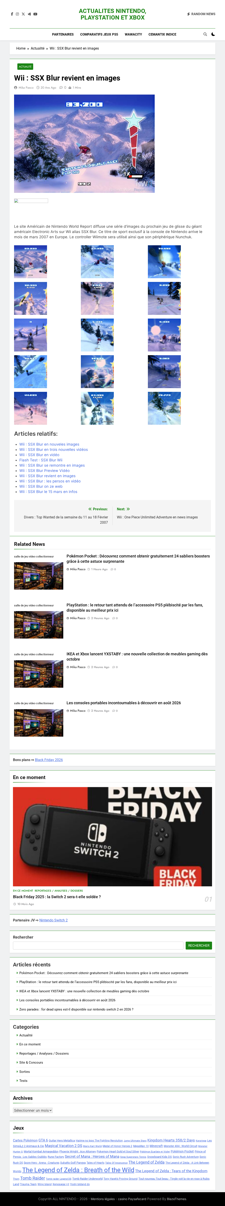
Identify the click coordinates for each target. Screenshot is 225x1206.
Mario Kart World (92, 1146)
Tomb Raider (32, 1178)
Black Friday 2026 (49, 760)
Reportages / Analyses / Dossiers (59, 891)
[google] (29, 14)
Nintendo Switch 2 (53, 920)
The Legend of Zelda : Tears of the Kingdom (171, 1171)
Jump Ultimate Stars (135, 1140)
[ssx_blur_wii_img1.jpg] (179, 261)
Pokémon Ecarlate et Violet (155, 1151)
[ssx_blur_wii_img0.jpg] (112, 261)
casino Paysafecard (132, 1199)
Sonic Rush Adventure (186, 1156)
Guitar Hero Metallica (62, 1140)
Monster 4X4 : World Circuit (180, 1146)
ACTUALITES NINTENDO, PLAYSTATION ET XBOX (112, 14)
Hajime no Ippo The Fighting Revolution (99, 1140)
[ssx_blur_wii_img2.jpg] (112, 335)
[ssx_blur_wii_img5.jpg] (112, 371)
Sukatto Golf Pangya (73, 1162)
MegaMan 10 (141, 1146)
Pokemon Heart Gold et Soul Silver (118, 1151)
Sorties (24, 1072)
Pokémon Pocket (182, 1151)
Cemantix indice (162, 34)
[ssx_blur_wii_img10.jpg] (45, 298)
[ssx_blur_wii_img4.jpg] (45, 371)
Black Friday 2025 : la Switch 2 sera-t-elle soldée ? (57, 897)
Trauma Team (28, 1184)
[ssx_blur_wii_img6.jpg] (179, 371)
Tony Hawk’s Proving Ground (120, 1178)
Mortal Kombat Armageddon (41, 1151)
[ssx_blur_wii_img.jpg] (45, 261)
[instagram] (17, 14)
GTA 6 (43, 1140)
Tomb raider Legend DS (58, 1178)
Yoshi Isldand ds (80, 1184)
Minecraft (156, 1146)
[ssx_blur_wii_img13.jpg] (45, 335)
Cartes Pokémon (25, 1140)
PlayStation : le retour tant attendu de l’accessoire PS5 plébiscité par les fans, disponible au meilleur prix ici (98, 982)
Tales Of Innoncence (116, 1162)
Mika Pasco (26, 87)
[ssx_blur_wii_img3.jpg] (179, 335)
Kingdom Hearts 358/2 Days (171, 1140)
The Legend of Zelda (147, 1162)
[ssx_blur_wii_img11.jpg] (112, 298)
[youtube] (35, 14)
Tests (23, 1081)
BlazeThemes (176, 1199)
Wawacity (133, 34)
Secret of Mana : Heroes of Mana (92, 1156)
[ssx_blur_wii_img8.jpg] (112, 408)
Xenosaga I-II (61, 1184)
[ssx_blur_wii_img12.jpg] (179, 298)
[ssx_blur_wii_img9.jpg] (179, 408)
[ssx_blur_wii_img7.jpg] (45, 408)
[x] (23, 14)
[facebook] (12, 14)
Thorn (16, 1178)
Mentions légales (103, 1199)
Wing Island (45, 1184)
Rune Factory (56, 1156)
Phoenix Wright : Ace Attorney (77, 1151)
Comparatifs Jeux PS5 (99, 34)
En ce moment (23, 891)
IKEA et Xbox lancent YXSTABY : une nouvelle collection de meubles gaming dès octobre (84, 991)
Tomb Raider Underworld (87, 1178)
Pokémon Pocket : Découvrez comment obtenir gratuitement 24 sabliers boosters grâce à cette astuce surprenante (103, 973)
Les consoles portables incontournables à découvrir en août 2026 (124, 703)
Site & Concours (31, 1062)
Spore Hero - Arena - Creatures (41, 1162)
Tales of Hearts (95, 1162)
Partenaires (63, 34)
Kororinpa (201, 1140)
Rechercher (23, 937)
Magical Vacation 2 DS (63, 1145)
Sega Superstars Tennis (133, 1157)
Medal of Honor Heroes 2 (117, 1146)
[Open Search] (205, 34)
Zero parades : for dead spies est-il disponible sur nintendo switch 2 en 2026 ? (76, 1009)
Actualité (25, 66)
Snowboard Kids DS (159, 1156)
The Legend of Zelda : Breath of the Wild (78, 1170)
